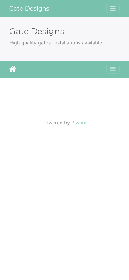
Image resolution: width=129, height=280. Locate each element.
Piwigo (79, 123)
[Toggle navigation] (113, 8)
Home (12, 69)
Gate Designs (29, 8)
